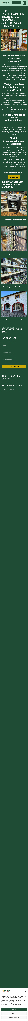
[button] (26, 991)
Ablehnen (14, 1013)
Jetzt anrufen (14, 177)
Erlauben (14, 1009)
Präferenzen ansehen (14, 1017)
